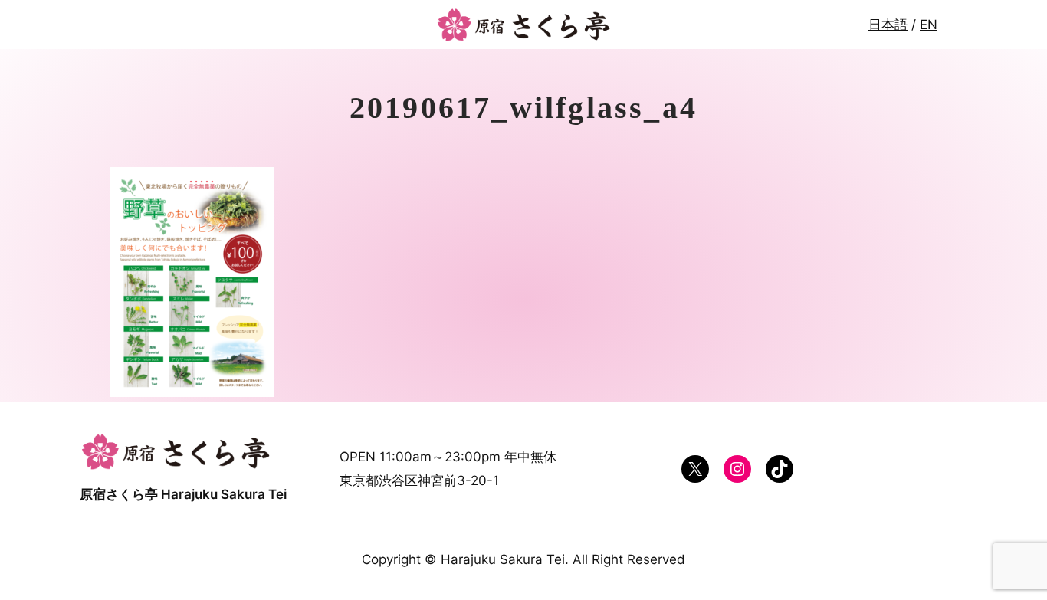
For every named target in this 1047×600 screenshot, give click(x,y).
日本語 (888, 24)
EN (928, 24)
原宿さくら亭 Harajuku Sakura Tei (183, 494)
